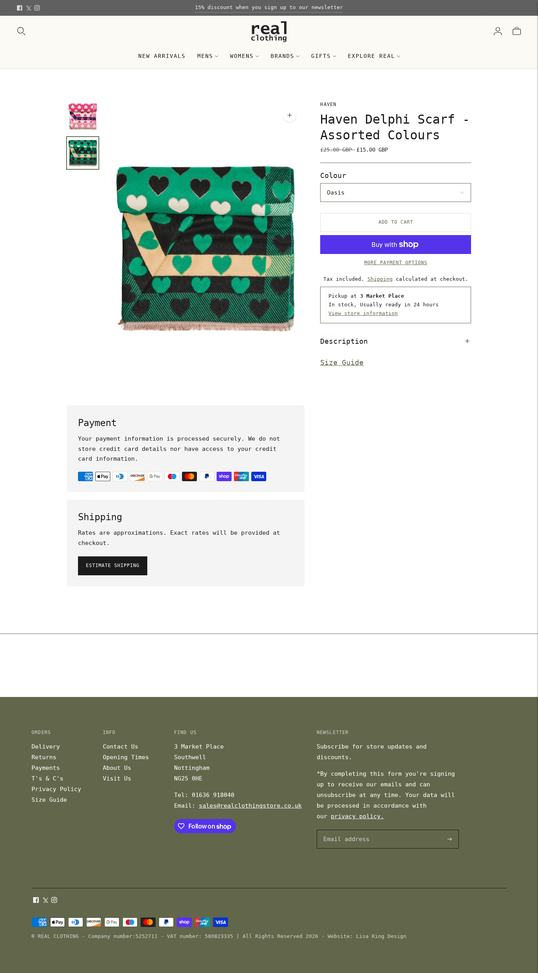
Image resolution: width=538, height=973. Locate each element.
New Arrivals (162, 56)
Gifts (321, 56)
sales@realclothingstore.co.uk (250, 805)
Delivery (46, 746)
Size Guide (342, 362)
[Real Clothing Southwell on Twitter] (28, 8)
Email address (345, 830)
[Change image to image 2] (82, 153)
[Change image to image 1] (82, 116)
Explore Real (371, 56)
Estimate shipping (112, 565)
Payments (46, 767)
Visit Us (117, 778)
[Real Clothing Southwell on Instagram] (37, 8)
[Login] (497, 31)
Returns (44, 757)
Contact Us (120, 746)
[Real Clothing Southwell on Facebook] (19, 8)
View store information (363, 313)
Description (344, 341)
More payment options (395, 262)
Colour (333, 175)
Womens (242, 56)
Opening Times (126, 757)
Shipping (380, 279)
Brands (282, 56)
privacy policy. (357, 816)
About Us (117, 767)
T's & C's (47, 778)
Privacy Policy (56, 789)
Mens (205, 56)
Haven (328, 104)
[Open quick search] (21, 31)
